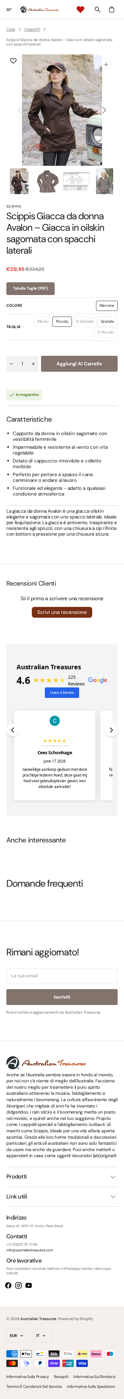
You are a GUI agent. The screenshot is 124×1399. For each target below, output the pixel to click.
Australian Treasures (38, 1318)
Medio (45, 323)
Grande (109, 323)
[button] (13, 10)
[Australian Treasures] (39, 9)
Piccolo (64, 323)
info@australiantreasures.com (29, 1250)
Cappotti (32, 29)
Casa (10, 29)
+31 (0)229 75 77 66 (22, 1244)
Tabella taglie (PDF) (30, 288)
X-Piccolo (108, 333)
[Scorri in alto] (116, 1391)
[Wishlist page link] (80, 9)
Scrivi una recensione (62, 612)
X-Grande (86, 323)
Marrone (109, 307)
